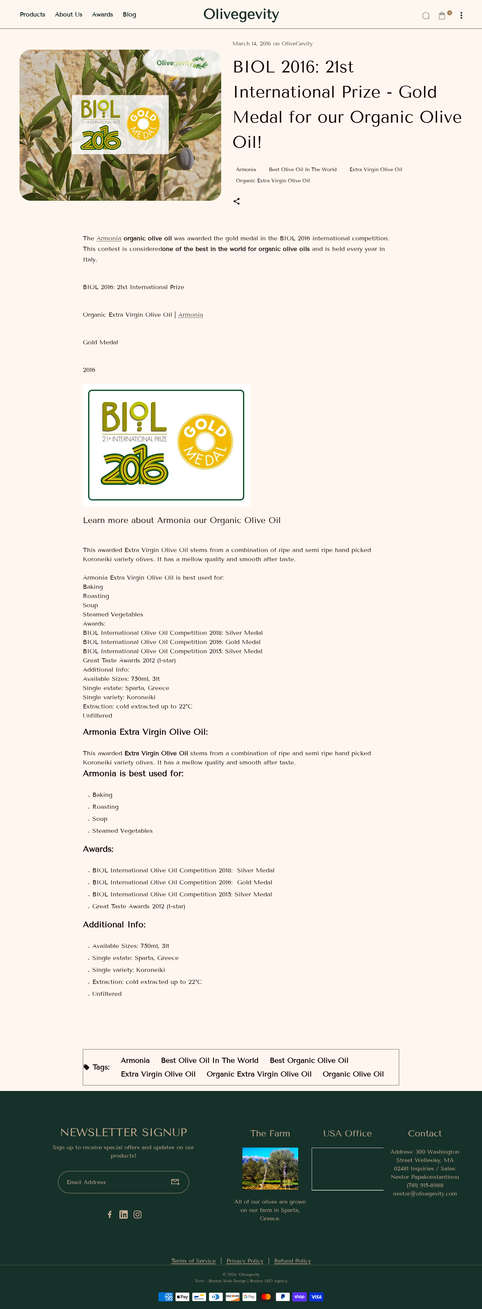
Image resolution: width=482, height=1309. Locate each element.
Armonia (109, 238)
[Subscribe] (175, 1182)
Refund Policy (292, 1260)
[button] (445, 15)
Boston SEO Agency (269, 1281)
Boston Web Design (227, 1281)
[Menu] (461, 15)
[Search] (426, 15)
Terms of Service (193, 1260)
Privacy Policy (244, 1260)
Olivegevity (249, 1274)
